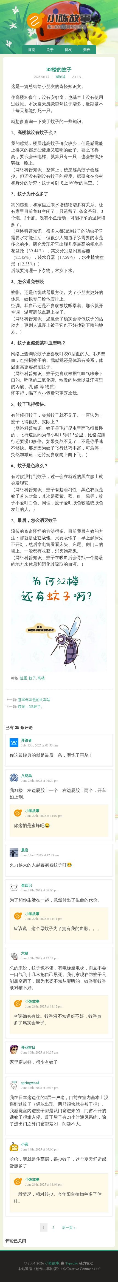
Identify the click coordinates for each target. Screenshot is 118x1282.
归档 (86, 49)
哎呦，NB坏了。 (31, 706)
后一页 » (68, 1227)
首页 (31, 49)
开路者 (26, 740)
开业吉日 (28, 1047)
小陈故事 (32, 810)
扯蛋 (23, 678)
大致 (24, 952)
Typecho (71, 1263)
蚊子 (32, 678)
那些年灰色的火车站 (34, 699)
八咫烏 (26, 775)
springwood (30, 1082)
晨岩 (24, 849)
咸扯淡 (61, 76)
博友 (68, 49)
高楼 (41, 678)
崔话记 (26, 885)
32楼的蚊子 (59, 69)
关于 (50, 49)
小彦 (24, 1144)
